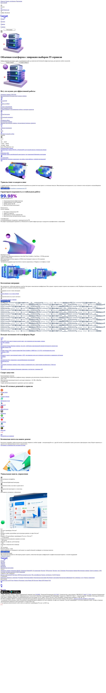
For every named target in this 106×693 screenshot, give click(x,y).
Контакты (3, 566)
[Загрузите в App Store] (5, 593)
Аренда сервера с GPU (96, 570)
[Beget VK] (53, 582)
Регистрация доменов (72, 570)
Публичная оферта (29, 577)
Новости (3, 1)
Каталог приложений (6, 574)
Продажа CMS (16, 574)
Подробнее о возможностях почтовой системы (13, 445)
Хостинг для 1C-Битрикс (59, 570)
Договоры (20, 577)
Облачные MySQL (16, 570)
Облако (3, 560)
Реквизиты (3, 577)
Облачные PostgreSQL (27, 570)
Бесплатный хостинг (25, 574)
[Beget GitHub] (53, 585)
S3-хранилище (37, 570)
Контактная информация (65, 577)
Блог (12, 580)
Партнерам (19, 1)
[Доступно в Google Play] (15, 593)
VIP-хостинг (49, 570)
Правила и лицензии (12, 577)
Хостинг (3, 562)
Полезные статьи (23, 580)
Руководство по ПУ (6, 580)
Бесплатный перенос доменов (8, 299)
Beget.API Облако (43, 580)
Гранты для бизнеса (11, 1)
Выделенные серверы (83, 570)
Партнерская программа (7, 567)
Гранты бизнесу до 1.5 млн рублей (10, 293)
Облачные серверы (6, 570)
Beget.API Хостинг (33, 580)
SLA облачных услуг (78, 577)
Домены (3, 563)
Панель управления (89, 577)
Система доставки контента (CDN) (10, 572)
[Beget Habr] (53, 588)
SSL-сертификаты (36, 574)
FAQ (49, 580)
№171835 (56, 594)
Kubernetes (22, 572)
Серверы (3, 565)
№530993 (37, 594)
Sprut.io (58, 574)
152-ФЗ (54, 574)
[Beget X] (53, 583)
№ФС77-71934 (87, 594)
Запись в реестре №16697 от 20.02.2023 (84, 598)
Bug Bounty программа (53, 577)
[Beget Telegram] (53, 586)
